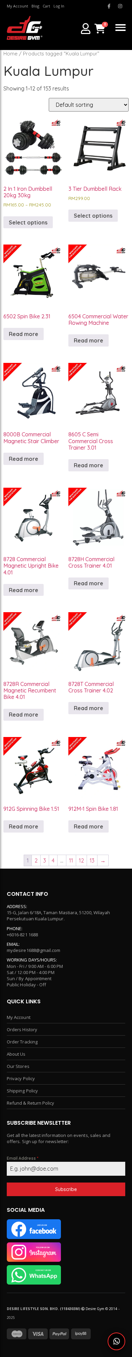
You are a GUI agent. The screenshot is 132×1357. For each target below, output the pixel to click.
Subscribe (66, 1189)
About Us (16, 1054)
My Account (18, 1017)
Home (10, 53)
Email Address (22, 1158)
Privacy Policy (21, 1078)
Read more (23, 334)
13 (92, 860)
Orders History (22, 1029)
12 (81, 860)
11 (71, 860)
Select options (28, 222)
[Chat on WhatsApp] (116, 1341)
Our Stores (18, 1066)
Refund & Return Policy (30, 1103)
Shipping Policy (22, 1091)
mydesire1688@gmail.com (33, 950)
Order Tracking (22, 1042)
